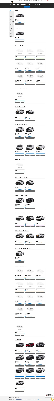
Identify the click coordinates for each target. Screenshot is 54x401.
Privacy (20, 399)
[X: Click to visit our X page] (34, 0)
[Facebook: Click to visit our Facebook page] (33, 0)
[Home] (27, 2)
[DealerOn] (10, 399)
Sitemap (19, 399)
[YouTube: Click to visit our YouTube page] (35, 0)
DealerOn (17, 399)
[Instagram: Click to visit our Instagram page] (36, 0)
